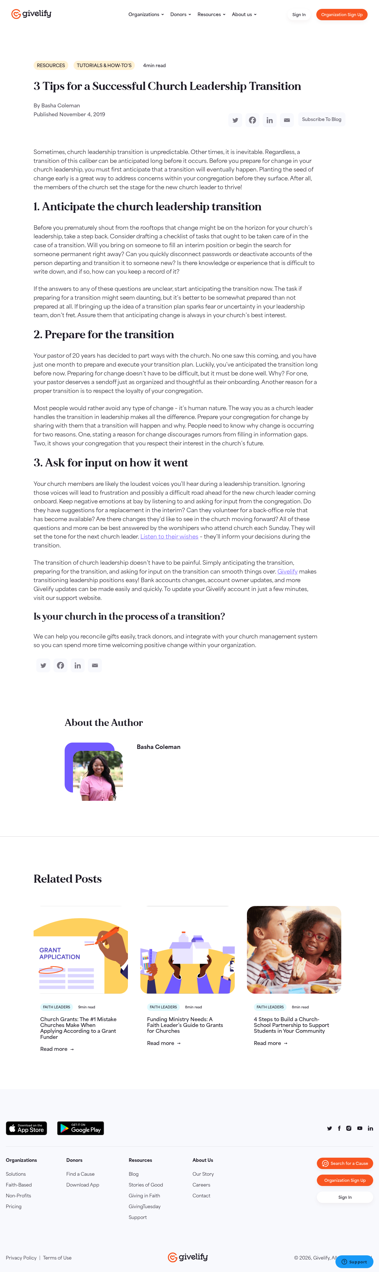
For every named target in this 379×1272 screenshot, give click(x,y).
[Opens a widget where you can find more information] (354, 1262)
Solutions (16, 1174)
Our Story (203, 1174)
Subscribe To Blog (322, 119)
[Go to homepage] (31, 14)
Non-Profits (18, 1195)
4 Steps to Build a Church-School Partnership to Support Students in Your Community (291, 1025)
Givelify (287, 571)
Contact (201, 1195)
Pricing (14, 1206)
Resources (209, 14)
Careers (201, 1185)
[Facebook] (251, 120)
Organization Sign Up (342, 14)
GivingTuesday (145, 1206)
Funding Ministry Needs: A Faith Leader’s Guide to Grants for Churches (185, 1025)
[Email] (286, 120)
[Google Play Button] (80, 1128)
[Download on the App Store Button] (29, 1128)
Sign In (299, 14)
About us (242, 14)
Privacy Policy (21, 1258)
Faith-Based (19, 1185)
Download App (82, 1185)
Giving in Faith (144, 1195)
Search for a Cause (349, 1163)
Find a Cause (80, 1174)
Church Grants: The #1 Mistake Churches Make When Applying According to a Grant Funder (78, 1028)
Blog (134, 1174)
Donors (178, 14)
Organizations (143, 14)
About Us (203, 1160)
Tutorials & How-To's (104, 65)
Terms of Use (57, 1258)
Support (138, 1217)
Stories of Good (146, 1185)
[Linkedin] (269, 120)
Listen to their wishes (169, 536)
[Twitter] (234, 120)
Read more (53, 1049)
